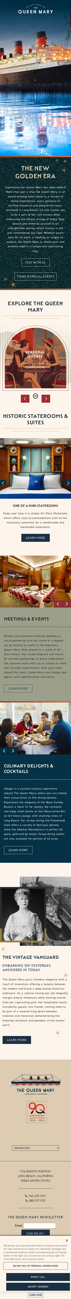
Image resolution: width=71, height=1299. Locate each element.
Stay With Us (35, 262)
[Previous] (3, 483)
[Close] (67, 1240)
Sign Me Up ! (35, 1233)
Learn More (35, 367)
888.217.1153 (37, 1200)
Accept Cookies (38, 1286)
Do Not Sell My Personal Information (35, 1265)
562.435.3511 (37, 1196)
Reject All (38, 1276)
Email (19, 1225)
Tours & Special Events (35, 276)
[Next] (68, 483)
